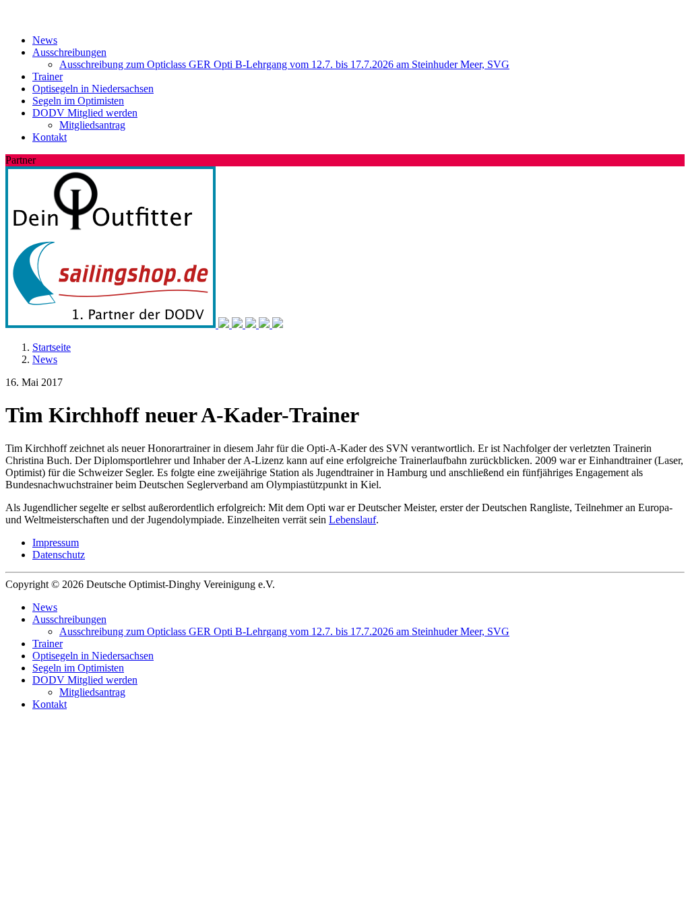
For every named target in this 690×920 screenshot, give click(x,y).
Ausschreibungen (69, 52)
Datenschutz (58, 554)
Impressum (55, 542)
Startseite (51, 347)
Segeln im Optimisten (78, 100)
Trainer (47, 76)
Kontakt (49, 137)
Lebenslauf (352, 519)
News (44, 40)
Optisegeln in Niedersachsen (93, 88)
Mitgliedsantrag (92, 125)
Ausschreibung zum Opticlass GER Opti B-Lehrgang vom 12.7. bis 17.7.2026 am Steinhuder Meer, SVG (284, 64)
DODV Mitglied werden (84, 113)
